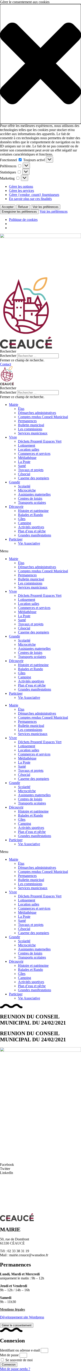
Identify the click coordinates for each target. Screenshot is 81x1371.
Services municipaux (32, 433)
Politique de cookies (23, 220)
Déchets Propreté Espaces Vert (39, 441)
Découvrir (16, 507)
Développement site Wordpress (22, 1317)
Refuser (23, 207)
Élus (21, 409)
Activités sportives (31, 527)
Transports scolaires (32, 502)
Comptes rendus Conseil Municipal (43, 417)
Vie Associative (29, 543)
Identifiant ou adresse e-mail (20, 1350)
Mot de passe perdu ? (15, 1369)
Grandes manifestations (34, 535)
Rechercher (8, 356)
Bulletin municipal (31, 425)
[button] (40, 64)
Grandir (14, 482)
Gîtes (21, 519)
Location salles (28, 449)
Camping (24, 523)
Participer (15, 539)
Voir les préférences (45, 207)
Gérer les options (21, 186)
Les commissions (30, 429)
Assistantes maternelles (34, 494)
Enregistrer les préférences (19, 211)
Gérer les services (21, 190)
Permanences (27, 421)
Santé (22, 466)
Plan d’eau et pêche (32, 531)
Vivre (13, 437)
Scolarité (24, 486)
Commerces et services (34, 453)
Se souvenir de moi (18, 1360)
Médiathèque (27, 458)
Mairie (13, 405)
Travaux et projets (30, 470)
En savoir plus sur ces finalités (30, 199)
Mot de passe (9, 1355)
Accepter (8, 207)
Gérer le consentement (17, 1325)
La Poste (24, 462)
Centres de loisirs (30, 498)
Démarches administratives (37, 413)
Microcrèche (27, 490)
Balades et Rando (30, 515)
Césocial (24, 474)
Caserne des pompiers (33, 478)
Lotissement (26, 445)
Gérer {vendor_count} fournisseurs (34, 195)
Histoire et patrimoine (33, 511)
